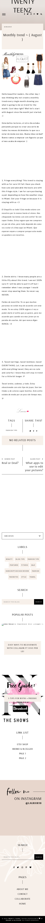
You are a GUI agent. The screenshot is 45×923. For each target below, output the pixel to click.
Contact (22, 893)
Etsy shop (22, 744)
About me (22, 889)
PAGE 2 (22, 758)
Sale (33, 565)
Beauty (9, 559)
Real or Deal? (10, 463)
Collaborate (22, 898)
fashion (35, 571)
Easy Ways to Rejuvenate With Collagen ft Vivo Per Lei (22, 648)
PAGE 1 (22, 753)
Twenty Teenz (14, 918)
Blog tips (20, 559)
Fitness (24, 565)
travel (33, 577)
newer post (9, 459)
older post (35, 459)
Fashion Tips (11, 430)
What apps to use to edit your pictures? (34, 466)
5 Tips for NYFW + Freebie (22, 698)
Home (22, 903)
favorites (13, 577)
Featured (14, 565)
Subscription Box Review (17, 571)
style (23, 577)
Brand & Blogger (22, 748)
